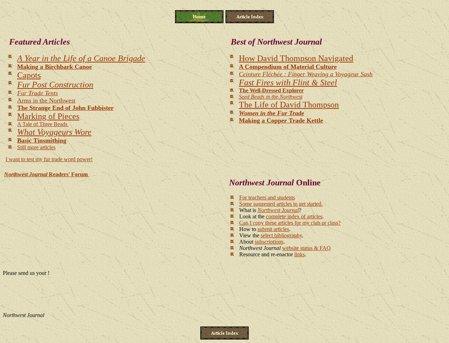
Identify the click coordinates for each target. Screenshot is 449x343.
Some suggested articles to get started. (281, 204)
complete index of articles (294, 216)
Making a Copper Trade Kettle (281, 120)
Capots (29, 75)
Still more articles (36, 147)
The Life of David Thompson (289, 104)
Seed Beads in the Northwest (270, 97)
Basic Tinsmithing (41, 140)
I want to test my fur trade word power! (49, 159)
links (299, 254)
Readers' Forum (46, 174)
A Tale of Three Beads (43, 124)
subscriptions (269, 242)
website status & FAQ (306, 248)
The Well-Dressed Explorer (271, 90)
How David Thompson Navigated (296, 58)
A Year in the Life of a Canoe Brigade (81, 58)
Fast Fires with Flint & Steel (288, 82)
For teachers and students (267, 197)
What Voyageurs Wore (54, 132)
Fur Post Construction (55, 84)
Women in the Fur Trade (271, 113)
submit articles (273, 229)
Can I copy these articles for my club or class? (290, 223)
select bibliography (281, 235)
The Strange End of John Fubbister (65, 107)
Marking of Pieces (48, 116)
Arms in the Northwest (46, 100)
